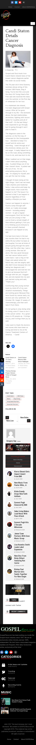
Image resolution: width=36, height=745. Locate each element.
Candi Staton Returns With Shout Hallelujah (23, 359)
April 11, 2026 (19, 518)
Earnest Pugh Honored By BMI (20, 503)
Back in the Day (18, 459)
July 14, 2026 (19, 487)
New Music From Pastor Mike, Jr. (21, 484)
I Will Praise (20, 396)
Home (10, 7)
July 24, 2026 (19, 479)
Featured (11, 678)
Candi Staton (10, 396)
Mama (8, 398)
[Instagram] (23, 2)
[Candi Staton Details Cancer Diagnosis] (10, 433)
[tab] (18, 456)
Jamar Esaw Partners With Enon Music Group (22, 536)
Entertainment (18, 466)
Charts (18, 463)
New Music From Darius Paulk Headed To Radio (21, 701)
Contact (17, 7)
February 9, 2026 (20, 565)
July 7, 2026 (19, 498)
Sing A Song (17, 398)
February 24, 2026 (20, 529)
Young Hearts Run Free (13, 401)
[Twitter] (16, 2)
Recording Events (14, 685)
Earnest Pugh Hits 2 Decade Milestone (21, 524)
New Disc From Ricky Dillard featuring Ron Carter (20, 559)
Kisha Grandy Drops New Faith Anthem (20, 493)
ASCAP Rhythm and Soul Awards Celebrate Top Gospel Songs (20, 710)
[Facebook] (12, 2)
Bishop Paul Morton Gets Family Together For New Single (20, 573)
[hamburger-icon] (32, 23)
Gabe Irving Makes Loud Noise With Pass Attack (21, 513)
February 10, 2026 (20, 552)
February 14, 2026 (20, 540)
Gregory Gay (10, 70)
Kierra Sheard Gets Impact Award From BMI (22, 474)
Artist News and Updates (18, 456)
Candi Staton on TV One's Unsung (11, 359)
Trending (11, 671)
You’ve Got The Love (12, 404)
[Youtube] (19, 2)
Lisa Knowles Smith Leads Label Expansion (22, 547)
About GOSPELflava (28, 7)
